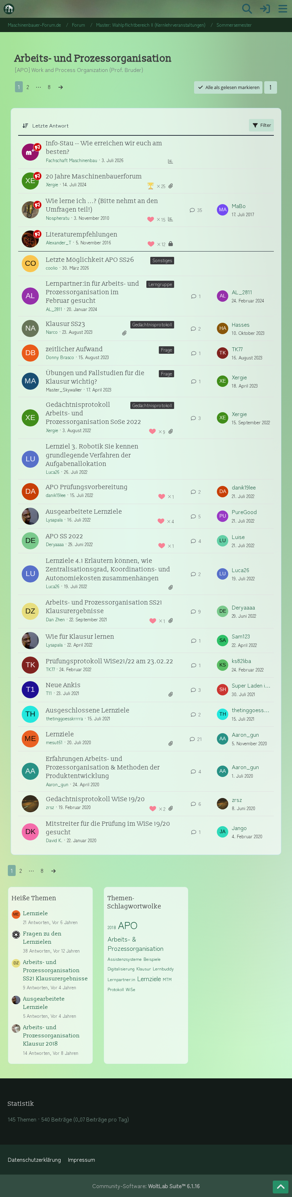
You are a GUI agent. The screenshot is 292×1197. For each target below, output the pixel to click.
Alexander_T (58, 242)
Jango (239, 828)
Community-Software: (146, 1186)
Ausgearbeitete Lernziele (84, 512)
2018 (112, 927)
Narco (52, 331)
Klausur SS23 (65, 324)
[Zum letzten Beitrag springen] (222, 210)
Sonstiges (162, 260)
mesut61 (54, 742)
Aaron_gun (245, 734)
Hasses (241, 324)
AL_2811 (54, 309)
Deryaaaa (55, 544)
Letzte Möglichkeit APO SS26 (90, 260)
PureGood (244, 512)
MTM (167, 979)
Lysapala (54, 519)
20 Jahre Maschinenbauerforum (94, 176)
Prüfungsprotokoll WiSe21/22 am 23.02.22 (109, 661)
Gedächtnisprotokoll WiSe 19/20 (95, 799)
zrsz (50, 807)
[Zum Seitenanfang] (280, 1187)
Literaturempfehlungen (82, 234)
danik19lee (56, 495)
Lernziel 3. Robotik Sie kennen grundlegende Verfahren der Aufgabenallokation (92, 455)
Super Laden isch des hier (251, 685)
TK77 (237, 349)
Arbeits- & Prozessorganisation (135, 943)
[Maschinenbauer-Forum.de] (9, 9)
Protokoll (116, 989)
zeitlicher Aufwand (74, 349)
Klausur (143, 968)
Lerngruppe (160, 284)
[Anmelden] (265, 9)
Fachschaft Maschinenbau (71, 160)
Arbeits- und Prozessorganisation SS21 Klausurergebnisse (55, 971)
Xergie (52, 184)
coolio (52, 267)
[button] (270, 87)
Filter (265, 125)
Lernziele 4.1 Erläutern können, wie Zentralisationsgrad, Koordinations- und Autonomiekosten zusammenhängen (108, 569)
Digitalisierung (121, 968)
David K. (54, 840)
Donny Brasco (60, 357)
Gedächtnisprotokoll (152, 324)
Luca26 (52, 471)
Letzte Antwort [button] (50, 125)
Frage (166, 349)
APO (127, 925)
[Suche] (247, 9)
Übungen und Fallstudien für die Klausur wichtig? (95, 377)
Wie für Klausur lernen (80, 637)
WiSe (130, 989)
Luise (238, 537)
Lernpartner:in (121, 979)
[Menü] (283, 9)
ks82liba (241, 661)
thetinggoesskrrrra (64, 718)
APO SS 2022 (64, 536)
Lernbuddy (163, 968)
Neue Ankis (63, 685)
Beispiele (152, 959)
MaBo (239, 206)
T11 (49, 693)
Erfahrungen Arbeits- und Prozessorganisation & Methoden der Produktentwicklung (103, 768)
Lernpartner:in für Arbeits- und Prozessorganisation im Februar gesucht (92, 292)
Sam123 (241, 636)
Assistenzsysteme (125, 959)
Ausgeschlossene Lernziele (88, 710)
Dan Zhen (55, 619)
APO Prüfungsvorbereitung (87, 487)
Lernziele (60, 734)
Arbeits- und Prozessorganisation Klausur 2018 (51, 1036)
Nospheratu (57, 217)
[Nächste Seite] (60, 86)
